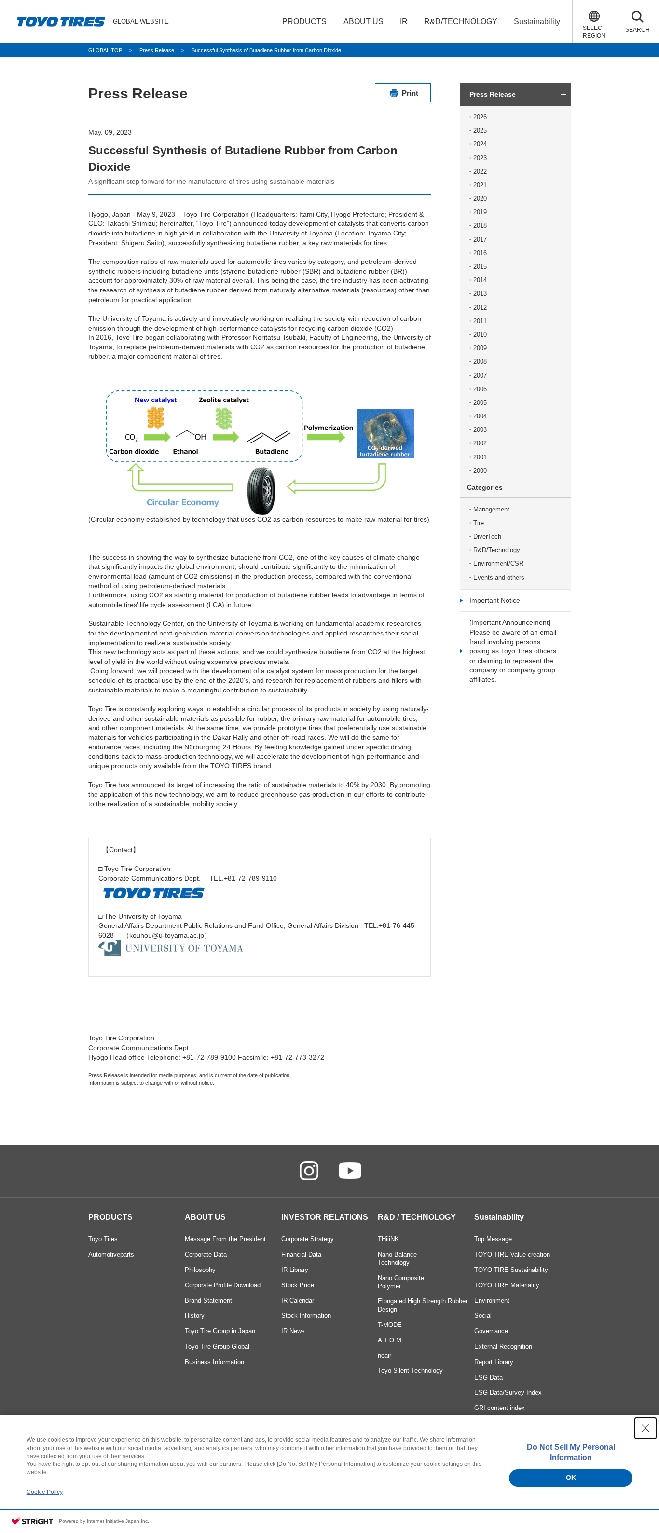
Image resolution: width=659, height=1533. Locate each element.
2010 (480, 334)
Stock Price (297, 1285)
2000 (480, 470)
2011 (480, 321)
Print (410, 93)
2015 (480, 266)
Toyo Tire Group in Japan (220, 1331)
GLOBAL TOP (105, 50)
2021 (480, 185)
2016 (480, 253)
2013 (480, 293)
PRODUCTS (110, 1217)
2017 (480, 239)
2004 (480, 416)
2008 (480, 361)
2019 (480, 212)
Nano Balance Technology (397, 1258)
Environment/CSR (498, 563)
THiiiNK (388, 1239)
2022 (480, 171)
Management (491, 509)
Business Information (214, 1362)
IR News (293, 1331)
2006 (480, 389)
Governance (491, 1331)
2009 (480, 348)
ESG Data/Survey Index (508, 1392)
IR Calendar (297, 1300)
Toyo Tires (103, 1239)
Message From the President (225, 1239)
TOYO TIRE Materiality (506, 1285)
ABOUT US (205, 1217)
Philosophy (200, 1269)
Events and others (498, 577)
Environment (491, 1300)
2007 (480, 375)
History (195, 1315)
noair (384, 1355)
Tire (478, 522)
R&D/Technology (496, 549)
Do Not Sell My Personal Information (571, 1452)
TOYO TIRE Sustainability (511, 1269)
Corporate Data (206, 1254)
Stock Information (306, 1315)
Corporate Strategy (307, 1239)
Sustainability (499, 1217)
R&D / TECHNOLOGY (417, 1217)
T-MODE (390, 1324)
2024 (480, 144)
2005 (480, 402)
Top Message (493, 1239)
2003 (480, 429)
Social (483, 1315)
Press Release (156, 50)
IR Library (294, 1269)
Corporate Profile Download (223, 1285)
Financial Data (301, 1254)
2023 (480, 158)
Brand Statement (208, 1300)
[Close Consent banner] (645, 1428)
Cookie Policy (45, 1492)
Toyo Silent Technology (410, 1370)
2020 (480, 198)
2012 (480, 307)
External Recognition (503, 1346)
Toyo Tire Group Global (217, 1346)
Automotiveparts (111, 1254)
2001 (480, 457)
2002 (480, 443)
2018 (480, 225)
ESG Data (488, 1377)
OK (571, 1477)
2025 (480, 130)
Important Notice (494, 600)
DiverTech (487, 536)
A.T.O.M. (390, 1340)
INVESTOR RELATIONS (324, 1217)
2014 (480, 280)
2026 (480, 117)
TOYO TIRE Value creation (512, 1254)
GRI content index (499, 1407)
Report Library (493, 1362)
